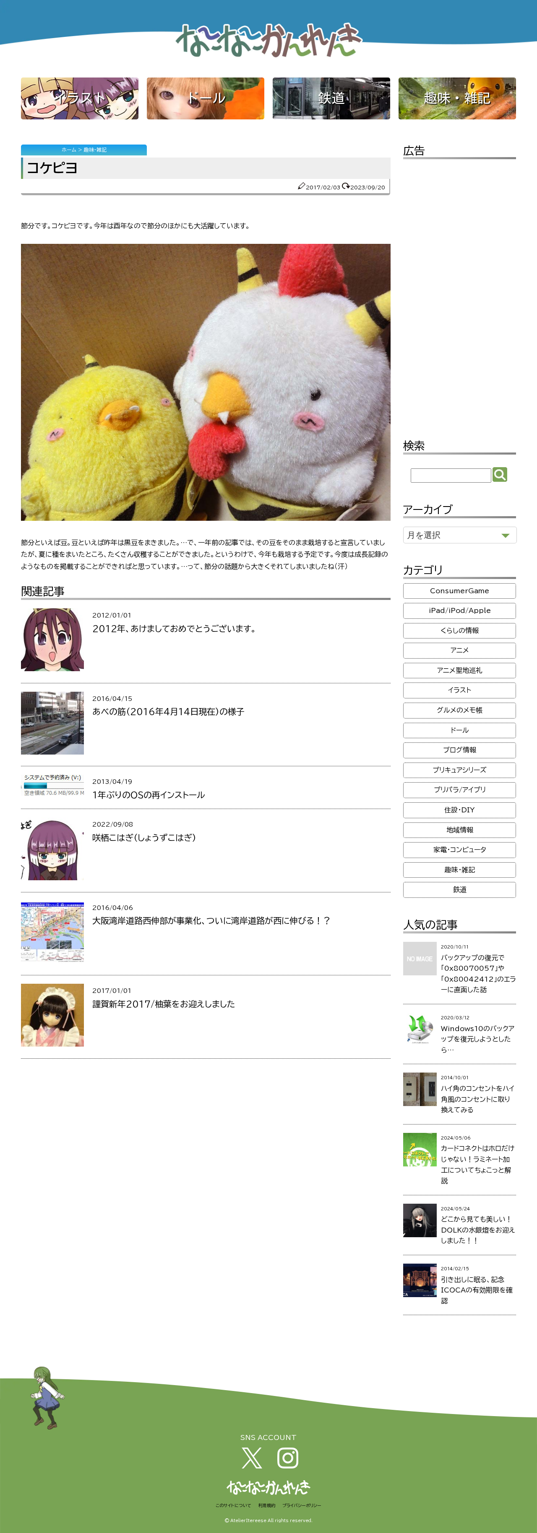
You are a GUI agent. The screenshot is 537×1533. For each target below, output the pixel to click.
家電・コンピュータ (459, 849)
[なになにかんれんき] (268, 58)
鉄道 (331, 98)
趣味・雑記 (457, 98)
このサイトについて (233, 1505)
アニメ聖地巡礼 (459, 670)
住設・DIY (459, 810)
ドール (205, 98)
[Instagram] (287, 1466)
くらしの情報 (460, 630)
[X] (252, 1466)
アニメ (460, 650)
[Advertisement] (459, 293)
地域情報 (459, 830)
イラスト (80, 98)
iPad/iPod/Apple (460, 610)
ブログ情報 (459, 750)
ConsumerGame (459, 590)
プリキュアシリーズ (460, 770)
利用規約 (266, 1505)
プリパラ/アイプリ (460, 789)
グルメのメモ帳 (459, 710)
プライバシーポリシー (301, 1505)
